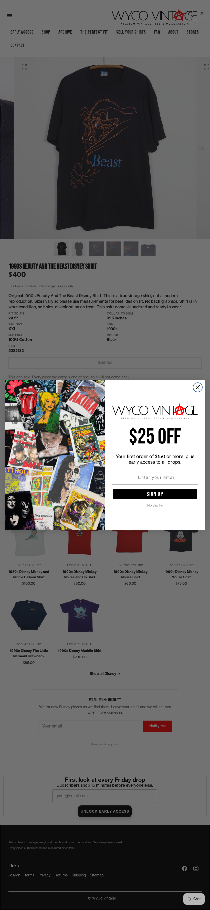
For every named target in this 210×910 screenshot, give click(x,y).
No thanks (155, 505)
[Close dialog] (197, 387)
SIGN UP (155, 494)
